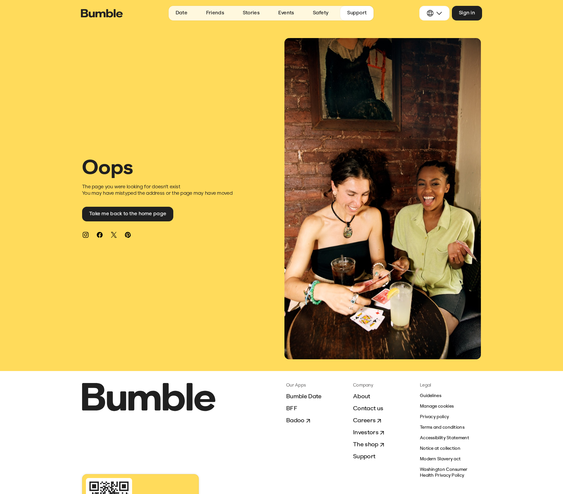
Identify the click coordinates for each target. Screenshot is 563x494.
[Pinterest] (127, 234)
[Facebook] (99, 234)
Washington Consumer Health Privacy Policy (444, 473)
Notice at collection (440, 449)
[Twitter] (113, 234)
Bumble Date (304, 397)
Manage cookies (437, 406)
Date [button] (181, 13)
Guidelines (430, 396)
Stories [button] (251, 13)
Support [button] (357, 13)
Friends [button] (215, 13)
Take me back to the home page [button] (127, 213)
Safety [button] (321, 13)
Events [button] (286, 13)
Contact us (368, 409)
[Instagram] (85, 234)
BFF (291, 409)
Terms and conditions (442, 427)
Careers (364, 421)
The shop (366, 445)
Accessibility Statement (444, 438)
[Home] (102, 13)
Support (364, 457)
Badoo (295, 421)
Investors (366, 433)
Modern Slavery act (440, 459)
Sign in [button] (467, 13)
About (361, 397)
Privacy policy (434, 417)
